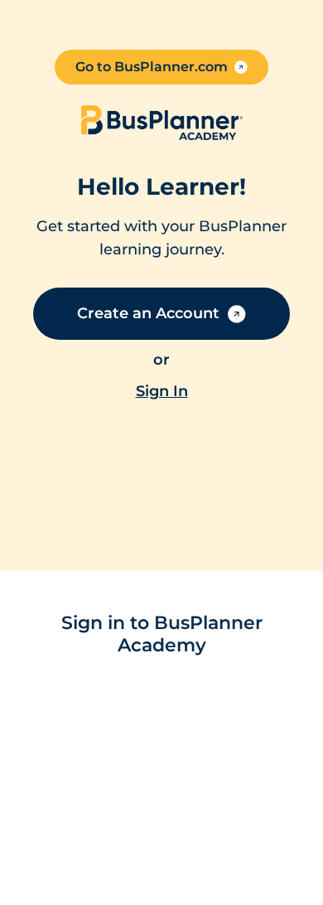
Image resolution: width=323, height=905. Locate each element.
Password (74, 765)
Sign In (137, 884)
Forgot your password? (107, 829)
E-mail (63, 695)
